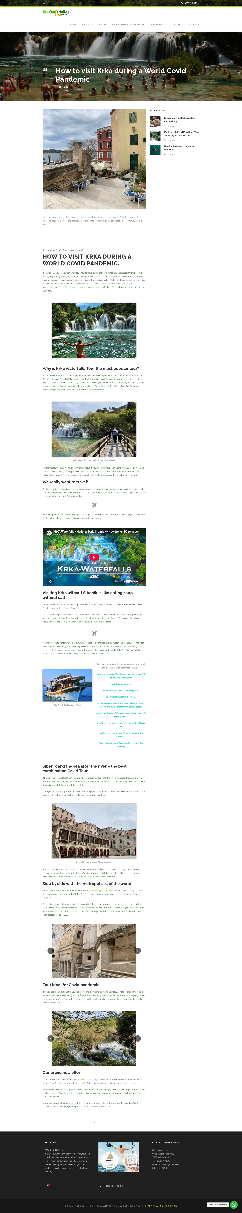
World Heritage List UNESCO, (101, 890)
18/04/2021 (63, 87)
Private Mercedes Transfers (128, 24)
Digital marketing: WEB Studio (160, 1206)
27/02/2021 (171, 140)
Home (73, 24)
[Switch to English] (48, 1185)
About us (87, 24)
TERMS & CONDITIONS (113, 1186)
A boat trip (83, 1079)
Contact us (192, 24)
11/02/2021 (171, 154)
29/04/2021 (171, 126)
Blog (177, 24)
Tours (102, 24)
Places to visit (159, 24)
